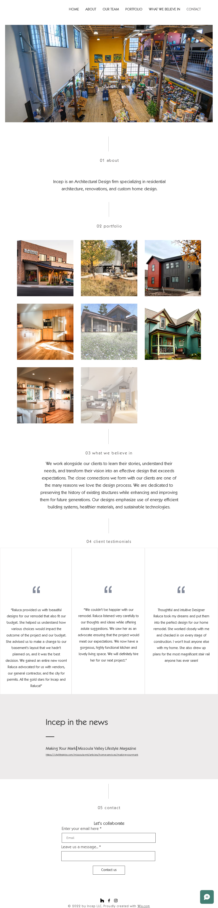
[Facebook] (109, 900)
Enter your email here (80, 829)
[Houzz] (102, 900)
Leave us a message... (79, 847)
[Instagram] (115, 900)
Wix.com (144, 906)
